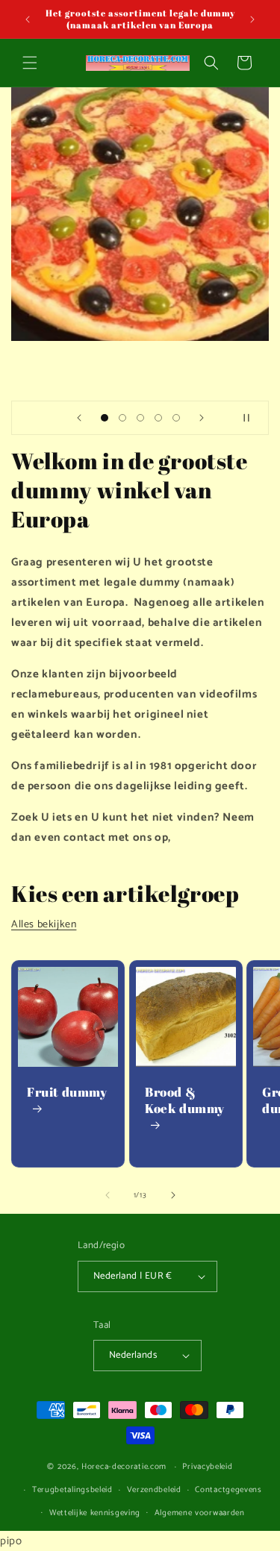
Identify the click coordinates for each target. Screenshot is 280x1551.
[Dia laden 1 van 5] (104, 418)
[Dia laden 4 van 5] (158, 418)
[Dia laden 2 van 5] (122, 418)
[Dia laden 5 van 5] (176, 418)
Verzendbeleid (154, 1490)
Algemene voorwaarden (200, 1513)
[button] (29, 62)
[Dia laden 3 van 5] (140, 418)
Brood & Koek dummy (185, 1100)
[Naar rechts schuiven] (173, 1195)
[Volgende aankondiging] (252, 19)
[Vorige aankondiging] (27, 19)
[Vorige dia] (79, 417)
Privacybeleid (207, 1466)
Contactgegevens (228, 1490)
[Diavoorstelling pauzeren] (252, 417)
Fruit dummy (67, 1092)
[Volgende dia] (201, 417)
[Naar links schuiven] (107, 1195)
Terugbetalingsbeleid (72, 1490)
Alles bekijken (43, 924)
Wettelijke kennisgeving (94, 1513)
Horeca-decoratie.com (124, 1466)
